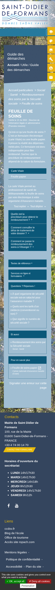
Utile (24, 65)
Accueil (13, 65)
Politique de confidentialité (23, 559)
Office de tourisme (16, 537)
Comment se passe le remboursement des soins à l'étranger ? (22, 244)
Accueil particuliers (21, 90)
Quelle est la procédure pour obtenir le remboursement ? (24, 217)
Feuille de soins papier (26, 368)
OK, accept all (16, 581)
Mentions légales (16, 552)
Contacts (12, 417)
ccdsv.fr (10, 528)
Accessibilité (14, 566)
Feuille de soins (32, 103)
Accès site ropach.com (20, 542)
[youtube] (16, 505)
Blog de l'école (14, 533)
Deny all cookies (40, 581)
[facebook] (8, 505)
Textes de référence (21, 263)
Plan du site (33, 566)
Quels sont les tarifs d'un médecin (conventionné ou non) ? (24, 310)
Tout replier (22, 206)
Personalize (28, 585)
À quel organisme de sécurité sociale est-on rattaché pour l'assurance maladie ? (27, 298)
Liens (9, 521)
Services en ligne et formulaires (20, 274)
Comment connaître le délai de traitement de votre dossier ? (23, 230)
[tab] (27, 171)
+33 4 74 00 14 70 (17, 445)
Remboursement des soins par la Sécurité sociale (26, 99)
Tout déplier (38, 206)
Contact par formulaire (19, 450)
